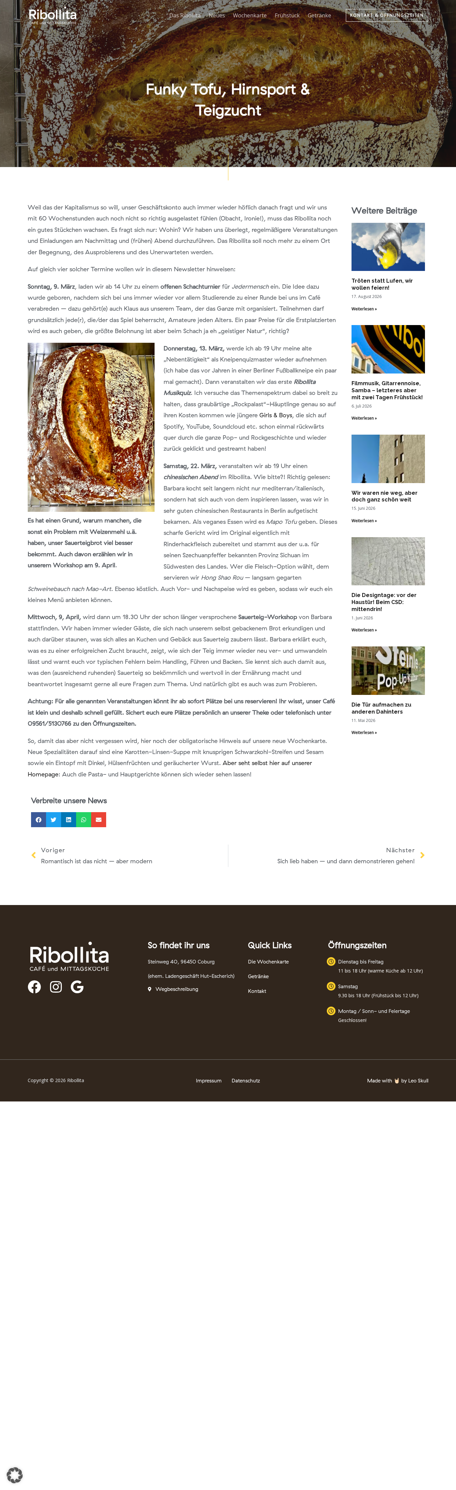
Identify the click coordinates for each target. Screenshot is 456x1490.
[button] (387, 15)
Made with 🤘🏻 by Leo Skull (397, 1080)
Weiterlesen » (364, 309)
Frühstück (287, 15)
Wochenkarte (250, 15)
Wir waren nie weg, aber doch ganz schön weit (385, 496)
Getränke (319, 15)
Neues (217, 15)
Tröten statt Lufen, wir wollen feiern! (382, 284)
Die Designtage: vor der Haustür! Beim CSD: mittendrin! (384, 602)
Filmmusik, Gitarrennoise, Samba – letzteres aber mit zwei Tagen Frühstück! (387, 390)
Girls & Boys (275, 415)
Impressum (209, 1080)
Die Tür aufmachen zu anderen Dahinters (381, 708)
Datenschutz (246, 1080)
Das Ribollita (185, 15)
